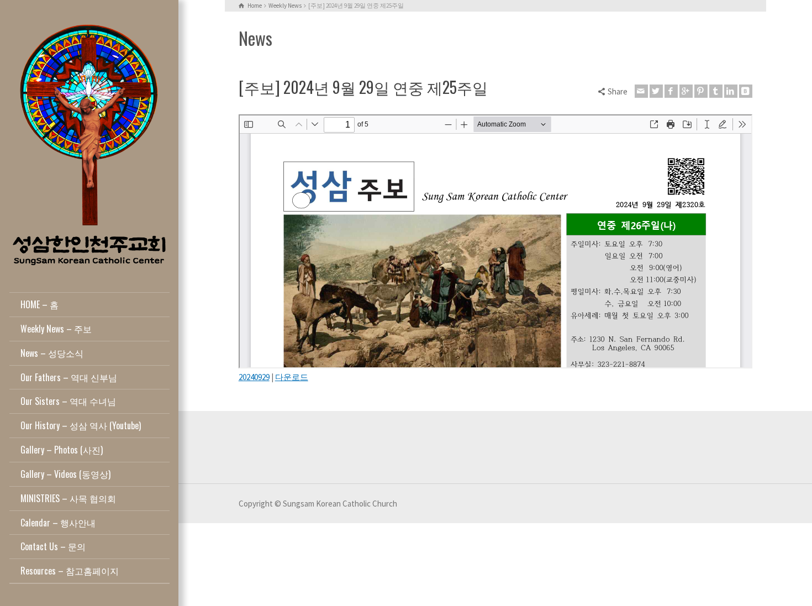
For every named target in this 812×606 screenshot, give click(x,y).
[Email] (641, 91)
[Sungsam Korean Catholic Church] (89, 144)
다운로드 (291, 377)
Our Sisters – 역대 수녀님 (68, 401)
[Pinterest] (701, 91)
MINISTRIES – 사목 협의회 (68, 498)
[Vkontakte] (745, 91)
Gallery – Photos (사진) (61, 449)
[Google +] (686, 91)
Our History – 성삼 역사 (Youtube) (80, 425)
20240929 (254, 377)
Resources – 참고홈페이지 (69, 570)
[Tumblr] (716, 91)
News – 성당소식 (51, 353)
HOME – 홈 (39, 304)
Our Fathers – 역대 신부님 (68, 377)
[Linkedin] (730, 91)
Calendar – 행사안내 (58, 522)
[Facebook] (671, 91)
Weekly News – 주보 (56, 328)
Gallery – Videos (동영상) (65, 474)
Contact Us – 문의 (53, 546)
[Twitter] (656, 91)
